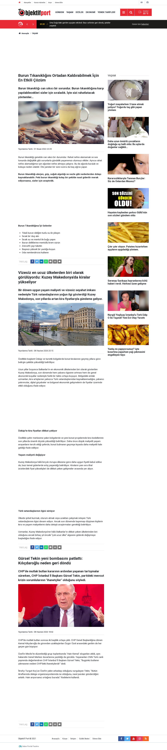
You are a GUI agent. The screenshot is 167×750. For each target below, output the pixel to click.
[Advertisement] (83, 53)
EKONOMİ (90, 12)
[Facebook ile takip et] (121, 738)
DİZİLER (79, 12)
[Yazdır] (55, 261)
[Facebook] (32, 261)
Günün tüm (140, 24)
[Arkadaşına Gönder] (50, 261)
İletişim (73, 739)
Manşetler (27, 2)
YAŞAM (69, 12)
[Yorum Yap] (59, 261)
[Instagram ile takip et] (140, 738)
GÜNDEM (59, 12)
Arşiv (50, 2)
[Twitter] (37, 261)
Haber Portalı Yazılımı (30, 746)
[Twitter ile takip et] (127, 738)
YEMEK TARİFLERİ (106, 12)
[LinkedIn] (41, 261)
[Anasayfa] (19, 2)
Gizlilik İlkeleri (84, 739)
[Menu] (124, 12)
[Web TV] (141, 2)
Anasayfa (55, 739)
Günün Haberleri (39, 2)
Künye (64, 739)
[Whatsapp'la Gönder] (46, 261)
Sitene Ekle (59, 2)
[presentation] (27, 24)
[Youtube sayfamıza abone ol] (133, 738)
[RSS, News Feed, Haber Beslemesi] (146, 738)
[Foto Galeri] (147, 2)
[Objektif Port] (34, 12)
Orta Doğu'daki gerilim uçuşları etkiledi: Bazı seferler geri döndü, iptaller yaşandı (80, 24)
